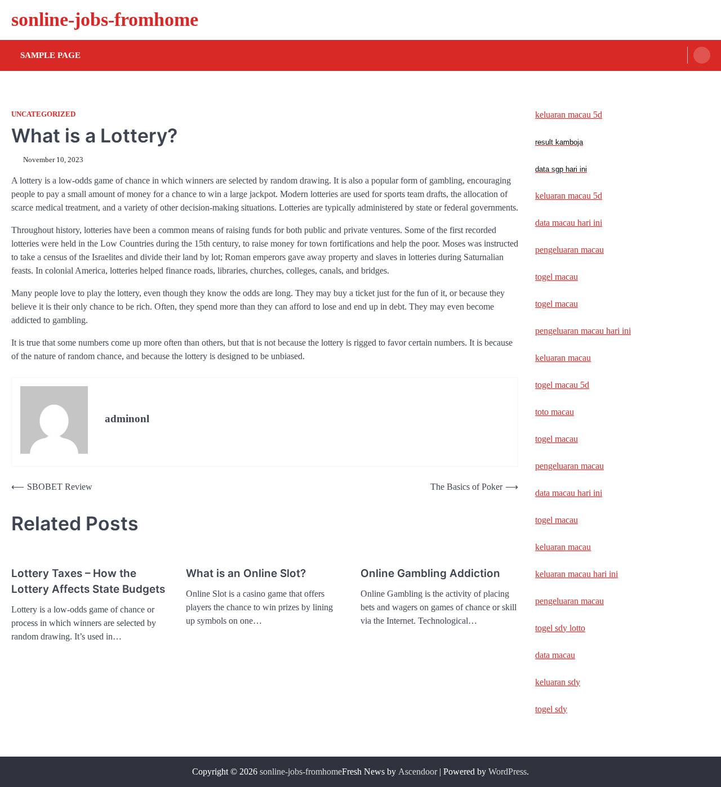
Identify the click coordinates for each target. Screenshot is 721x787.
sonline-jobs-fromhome (104, 19)
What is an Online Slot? (246, 573)
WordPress (507, 771)
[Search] (701, 55)
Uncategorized (43, 114)
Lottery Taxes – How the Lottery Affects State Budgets (88, 581)
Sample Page (50, 55)
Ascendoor (417, 771)
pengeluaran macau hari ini (583, 331)
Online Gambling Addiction (430, 573)
